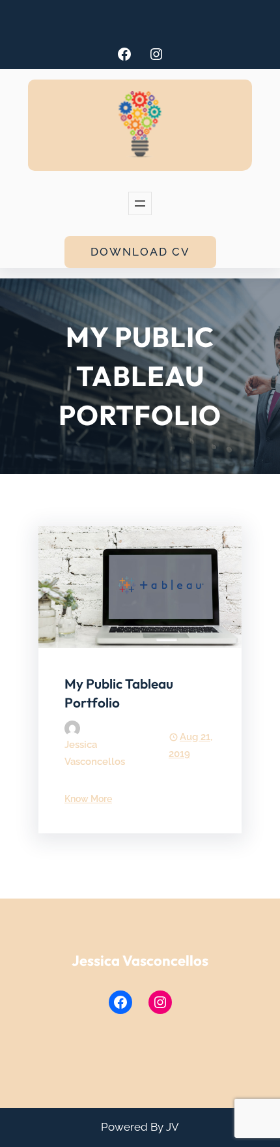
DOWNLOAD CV (140, 251)
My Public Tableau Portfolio (118, 693)
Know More (88, 799)
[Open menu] (140, 203)
